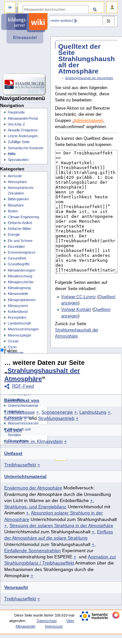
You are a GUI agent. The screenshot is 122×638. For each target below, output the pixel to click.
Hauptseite (16, 112)
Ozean (13, 341)
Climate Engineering (23, 217)
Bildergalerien (18, 199)
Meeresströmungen (23, 329)
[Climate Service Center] (25, 58)
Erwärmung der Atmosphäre (33, 487)
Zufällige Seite (19, 142)
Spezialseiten (18, 160)
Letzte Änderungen (23, 136)
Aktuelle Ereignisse (23, 130)
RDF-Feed (23, 386)
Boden (13, 211)
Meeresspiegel (19, 335)
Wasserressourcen (23, 423)
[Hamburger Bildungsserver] (25, 84)
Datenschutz (47, 621)
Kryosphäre (17, 317)
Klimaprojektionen (21, 300)
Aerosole (15, 176)
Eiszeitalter (16, 246)
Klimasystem (18, 306)
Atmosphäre (17, 182)
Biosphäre (16, 205)
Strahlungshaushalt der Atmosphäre (89, 78)
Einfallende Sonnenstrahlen (32, 550)
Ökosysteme (18, 441)
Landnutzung (92, 412)
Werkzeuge (108, 21)
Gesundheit (17, 258)
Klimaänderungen (21, 270)
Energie (14, 234)
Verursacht (16, 587)
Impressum (54, 626)
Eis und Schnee (20, 241)
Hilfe (12, 154)
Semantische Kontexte (25, 148)
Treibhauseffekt (20, 464)
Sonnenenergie (57, 412)
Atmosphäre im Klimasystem (33, 441)
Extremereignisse (21, 252)
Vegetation (16, 411)
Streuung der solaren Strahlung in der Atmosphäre (61, 525)
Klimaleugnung (19, 288)
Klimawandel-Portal (23, 118)
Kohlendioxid (18, 311)
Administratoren (88, 120)
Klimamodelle (18, 294)
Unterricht (15, 400)
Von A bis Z (16, 124)
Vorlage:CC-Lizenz (78, 297)
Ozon (12, 347)
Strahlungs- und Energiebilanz (35, 506)
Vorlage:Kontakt (76, 309)
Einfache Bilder (19, 229)
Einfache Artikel (20, 223)
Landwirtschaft (19, 323)
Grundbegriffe (19, 264)
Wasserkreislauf (21, 417)
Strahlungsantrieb (56, 418)
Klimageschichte (21, 282)
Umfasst (13, 453)
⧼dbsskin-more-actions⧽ (55, 20)
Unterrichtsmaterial (25, 476)
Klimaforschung (20, 276)
